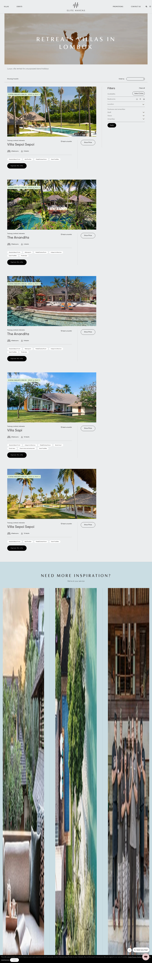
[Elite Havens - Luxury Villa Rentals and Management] (76, 10)
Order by (121, 79)
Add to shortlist (67, 141)
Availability (111, 94)
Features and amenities (116, 109)
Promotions (118, 6)
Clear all (142, 88)
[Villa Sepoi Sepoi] (51, 112)
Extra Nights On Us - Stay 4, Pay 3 (24, 94)
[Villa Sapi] (51, 397)
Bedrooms (111, 99)
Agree (14, 960)
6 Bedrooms (15, 437)
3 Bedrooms (15, 244)
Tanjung (9, 140)
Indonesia (22, 140)
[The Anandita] (51, 205)
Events (19, 6)
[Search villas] (146, 7)
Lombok (15, 140)
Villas (6, 6)
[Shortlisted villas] (150, 7)
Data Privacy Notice (135, 957)
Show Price (88, 142)
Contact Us (136, 6)
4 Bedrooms (15, 151)
